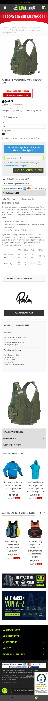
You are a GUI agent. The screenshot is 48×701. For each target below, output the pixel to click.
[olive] (3, 134)
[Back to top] (12, 698)
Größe (4, 123)
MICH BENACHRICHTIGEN (28, 170)
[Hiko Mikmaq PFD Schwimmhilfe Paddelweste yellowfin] (13, 529)
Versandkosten (21, 670)
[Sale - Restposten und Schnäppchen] (24, 581)
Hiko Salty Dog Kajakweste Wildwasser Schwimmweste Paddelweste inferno (35, 549)
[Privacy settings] (5, 691)
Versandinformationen (32, 676)
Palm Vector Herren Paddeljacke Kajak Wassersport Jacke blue (13, 487)
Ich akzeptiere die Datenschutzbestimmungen (23, 163)
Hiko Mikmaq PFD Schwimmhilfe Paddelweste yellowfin (13, 546)
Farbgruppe (6, 131)
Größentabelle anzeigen (13, 117)
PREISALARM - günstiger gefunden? (17, 178)
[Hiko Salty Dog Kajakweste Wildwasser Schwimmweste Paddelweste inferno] (35, 529)
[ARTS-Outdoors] (24, 8)
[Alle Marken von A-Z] (24, 605)
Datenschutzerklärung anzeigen (15, 166)
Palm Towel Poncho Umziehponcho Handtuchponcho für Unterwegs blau (35, 487)
